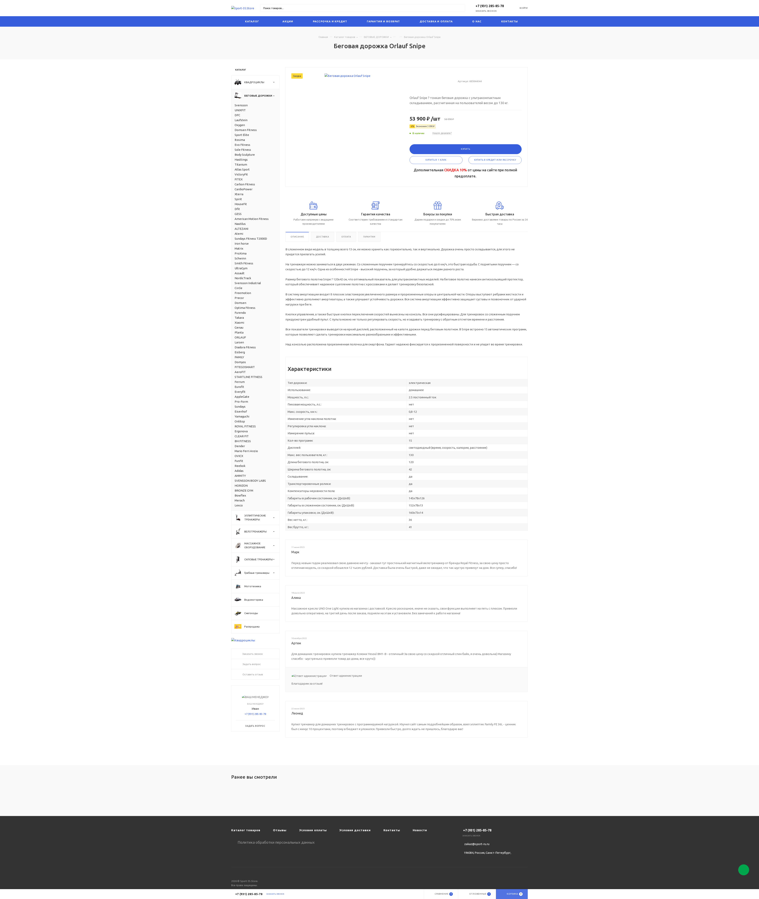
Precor (239, 298)
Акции (287, 21)
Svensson (241, 105)
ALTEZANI (241, 228)
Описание (297, 237)
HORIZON (241, 485)
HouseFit (241, 204)
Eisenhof (241, 411)
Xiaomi (239, 322)
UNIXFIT (240, 110)
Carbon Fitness (245, 184)
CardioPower (243, 189)
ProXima (240, 253)
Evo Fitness (242, 144)
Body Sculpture (245, 154)
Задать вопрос (255, 726)
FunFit (239, 461)
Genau (239, 327)
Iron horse (242, 243)
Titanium (241, 164)
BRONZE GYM (244, 490)
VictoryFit (241, 174)
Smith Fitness (244, 263)
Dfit (237, 209)
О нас (476, 21)
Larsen (239, 342)
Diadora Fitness (245, 347)
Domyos (240, 362)
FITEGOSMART (245, 367)
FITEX (239, 179)
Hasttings (241, 159)
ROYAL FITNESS (245, 426)
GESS (238, 214)
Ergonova (241, 431)
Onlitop (240, 421)
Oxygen (240, 125)
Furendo (240, 312)
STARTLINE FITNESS (248, 377)
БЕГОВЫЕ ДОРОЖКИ (376, 37)
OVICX (239, 456)
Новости (420, 830)
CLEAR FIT (242, 436)
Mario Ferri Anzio (246, 451)
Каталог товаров (344, 37)
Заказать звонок (486, 11)
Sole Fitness (243, 149)
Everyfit (240, 391)
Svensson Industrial (248, 283)
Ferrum (240, 382)
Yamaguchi (242, 416)
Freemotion (243, 293)
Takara (239, 317)
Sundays (240, 406)
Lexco (239, 505)
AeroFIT (240, 372)
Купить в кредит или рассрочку (495, 160)
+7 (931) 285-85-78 (255, 713)
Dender (240, 446)
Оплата (346, 237)
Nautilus (240, 223)
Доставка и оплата (436, 21)
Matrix (239, 248)
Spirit (238, 199)
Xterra (239, 194)
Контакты (509, 21)
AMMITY (240, 475)
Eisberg (240, 352)
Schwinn (240, 258)
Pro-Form (241, 401)
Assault (240, 273)
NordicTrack (243, 278)
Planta (239, 332)
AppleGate (242, 396)
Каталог (252, 21)
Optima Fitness (245, 307)
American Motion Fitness (252, 219)
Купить (465, 149)
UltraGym (241, 268)
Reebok (240, 465)
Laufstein (241, 120)
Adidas (239, 470)
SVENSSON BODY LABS (250, 480)
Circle (238, 288)
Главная (323, 37)
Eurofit (239, 386)
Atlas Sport (242, 169)
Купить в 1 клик (436, 160)
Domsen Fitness (246, 130)
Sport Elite (242, 135)
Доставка (322, 237)
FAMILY (239, 357)
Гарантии (369, 237)
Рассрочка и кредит (330, 21)
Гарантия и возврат (383, 21)
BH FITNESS (243, 441)
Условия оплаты (313, 830)
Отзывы (279, 830)
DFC (237, 115)
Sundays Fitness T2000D (251, 238)
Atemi (239, 233)
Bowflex (240, 495)
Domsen (240, 302)
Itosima (240, 139)
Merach (240, 500)
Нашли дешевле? (442, 133)
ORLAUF (240, 337)
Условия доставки (355, 830)
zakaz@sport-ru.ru (476, 844)
